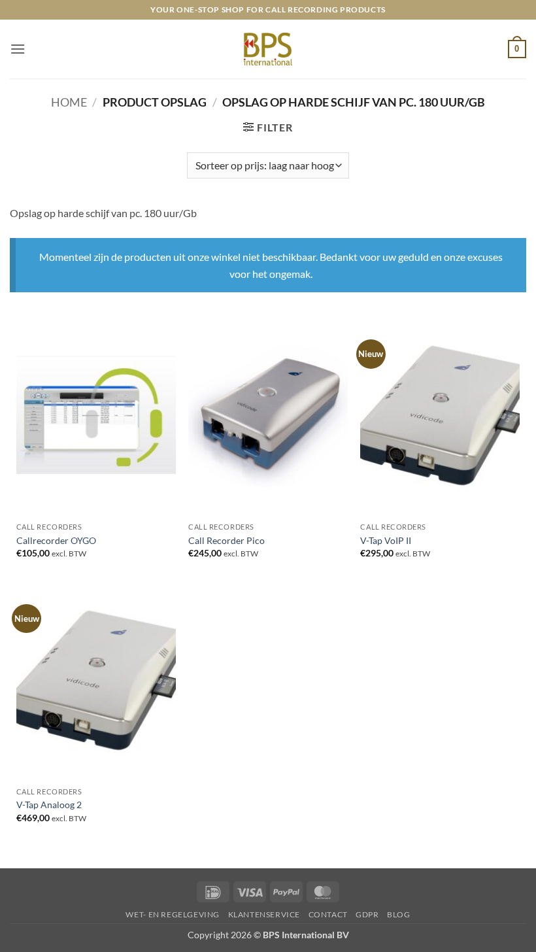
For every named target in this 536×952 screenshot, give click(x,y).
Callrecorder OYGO (56, 540)
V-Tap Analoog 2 (49, 804)
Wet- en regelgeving (173, 914)
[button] (17, 49)
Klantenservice (264, 914)
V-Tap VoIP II (385, 540)
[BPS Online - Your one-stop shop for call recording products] (268, 49)
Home (69, 102)
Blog (398, 914)
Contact (328, 914)
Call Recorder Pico (226, 540)
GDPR (367, 914)
